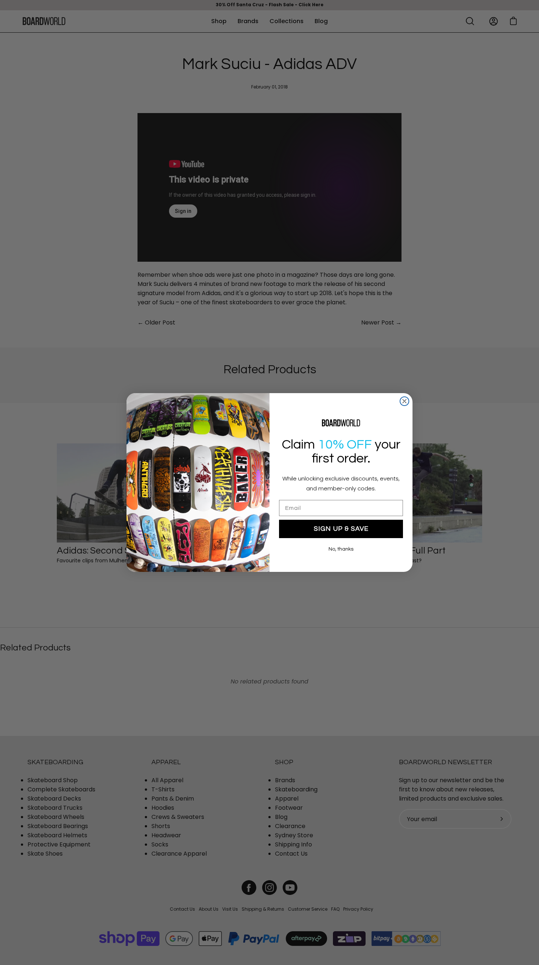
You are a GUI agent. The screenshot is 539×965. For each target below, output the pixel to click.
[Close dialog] (404, 401)
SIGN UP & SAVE (341, 528)
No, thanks (341, 549)
